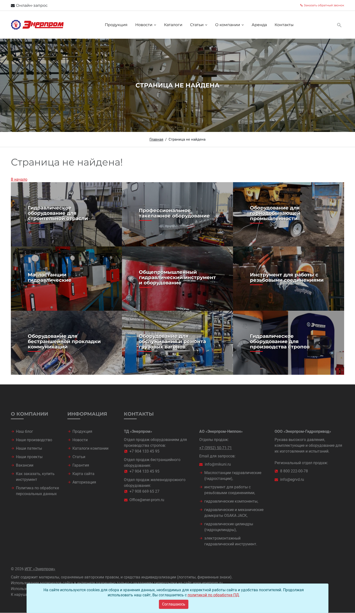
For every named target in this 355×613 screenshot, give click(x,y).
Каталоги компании (90, 448)
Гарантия (80, 465)
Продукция (116, 24)
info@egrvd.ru (292, 479)
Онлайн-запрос (32, 5)
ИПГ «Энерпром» (40, 569)
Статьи (197, 24)
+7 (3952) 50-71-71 (215, 448)
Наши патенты (29, 448)
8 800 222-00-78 (294, 471)
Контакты (284, 24)
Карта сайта (83, 473)
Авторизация (84, 482)
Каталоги (173, 24)
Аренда (259, 24)
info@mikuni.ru (218, 464)
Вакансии (24, 465)
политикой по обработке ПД (213, 595)
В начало (19, 179)
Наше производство (34, 440)
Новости (143, 24)
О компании (227, 24)
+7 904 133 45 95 (144, 451)
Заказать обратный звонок (324, 5)
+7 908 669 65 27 (144, 491)
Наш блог (24, 431)
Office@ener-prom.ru (146, 500)
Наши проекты (29, 456)
